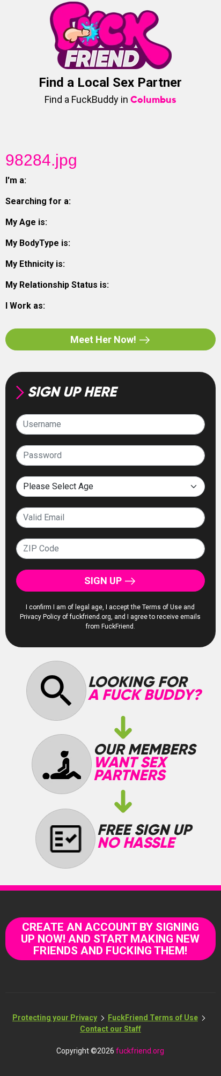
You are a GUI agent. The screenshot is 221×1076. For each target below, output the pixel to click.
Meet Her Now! (104, 339)
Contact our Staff (110, 1029)
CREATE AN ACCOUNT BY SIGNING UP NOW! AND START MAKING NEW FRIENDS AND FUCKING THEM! (110, 939)
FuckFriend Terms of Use (153, 1017)
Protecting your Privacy (54, 1017)
